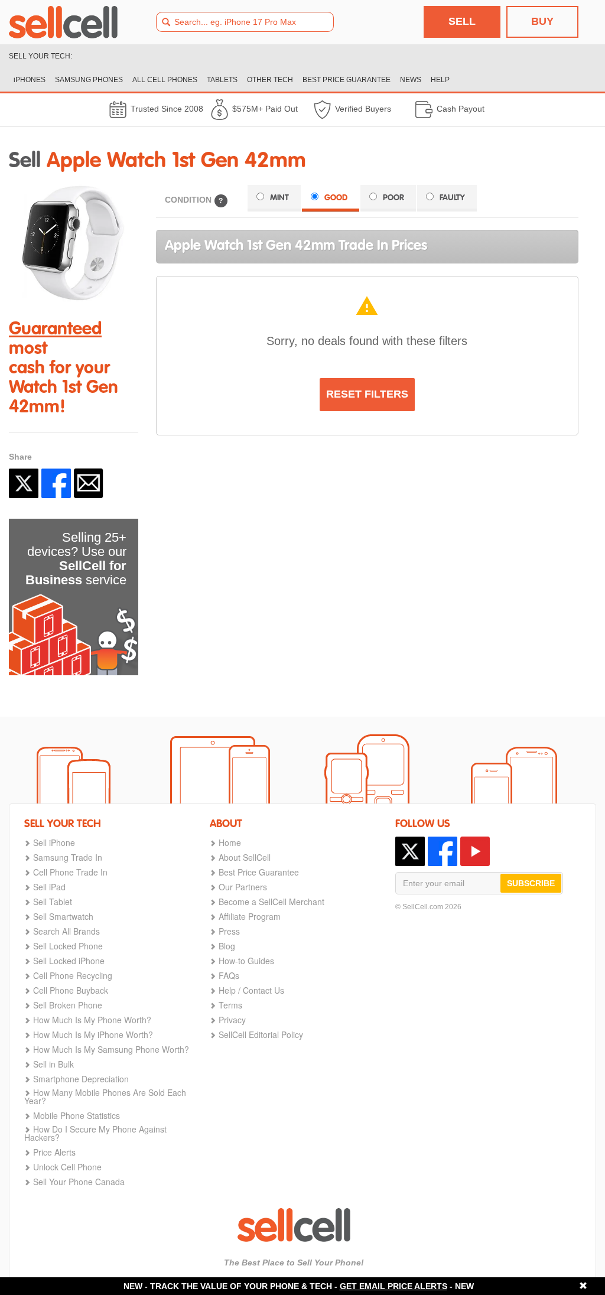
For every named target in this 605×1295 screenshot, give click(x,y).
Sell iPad (49, 887)
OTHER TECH (270, 80)
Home (230, 842)
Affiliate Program (250, 916)
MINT (279, 198)
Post (23, 483)
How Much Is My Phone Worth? (92, 1020)
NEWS (410, 80)
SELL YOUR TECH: (40, 56)
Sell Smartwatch (63, 916)
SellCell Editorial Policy (261, 1034)
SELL (462, 21)
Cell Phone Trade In (70, 872)
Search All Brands (66, 931)
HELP (440, 80)
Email (88, 483)
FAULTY (452, 198)
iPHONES (29, 80)
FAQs (229, 975)
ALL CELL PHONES (164, 80)
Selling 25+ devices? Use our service (75, 558)
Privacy (232, 1020)
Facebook (56, 483)
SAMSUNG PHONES (89, 80)
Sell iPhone (54, 842)
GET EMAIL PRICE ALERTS (393, 1286)
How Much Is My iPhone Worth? (93, 1034)
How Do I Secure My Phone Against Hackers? (95, 1133)
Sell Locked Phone (68, 946)
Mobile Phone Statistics (76, 1115)
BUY (542, 21)
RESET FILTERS (367, 394)
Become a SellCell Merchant (271, 901)
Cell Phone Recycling (72, 975)
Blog (227, 946)
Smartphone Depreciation (81, 1079)
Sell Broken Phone (67, 1005)
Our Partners (243, 887)
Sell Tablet (52, 901)
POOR (393, 198)
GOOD (335, 198)
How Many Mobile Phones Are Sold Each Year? (105, 1096)
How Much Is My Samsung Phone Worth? (111, 1049)
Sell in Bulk (53, 1064)
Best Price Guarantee (259, 872)
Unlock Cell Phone (67, 1167)
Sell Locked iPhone (69, 960)
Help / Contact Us (251, 990)
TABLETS (222, 80)
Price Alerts (54, 1152)
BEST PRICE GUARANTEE (346, 80)
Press (229, 931)
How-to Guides (246, 960)
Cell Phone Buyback (70, 990)
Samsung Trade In (67, 857)
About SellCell (245, 857)
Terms (230, 1005)
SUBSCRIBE (531, 883)
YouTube (475, 851)
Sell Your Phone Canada (79, 1181)
